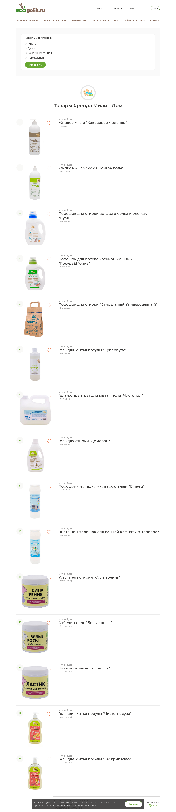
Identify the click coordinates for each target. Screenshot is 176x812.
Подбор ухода (100, 20)
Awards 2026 (79, 20)
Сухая (31, 48)
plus (116, 20)
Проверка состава (27, 20)
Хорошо (133, 804)
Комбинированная (40, 53)
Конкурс (155, 20)
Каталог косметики (55, 20)
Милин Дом (65, 119)
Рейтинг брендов (134, 20)
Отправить (35, 64)
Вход (155, 8)
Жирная (33, 43)
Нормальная (36, 57)
